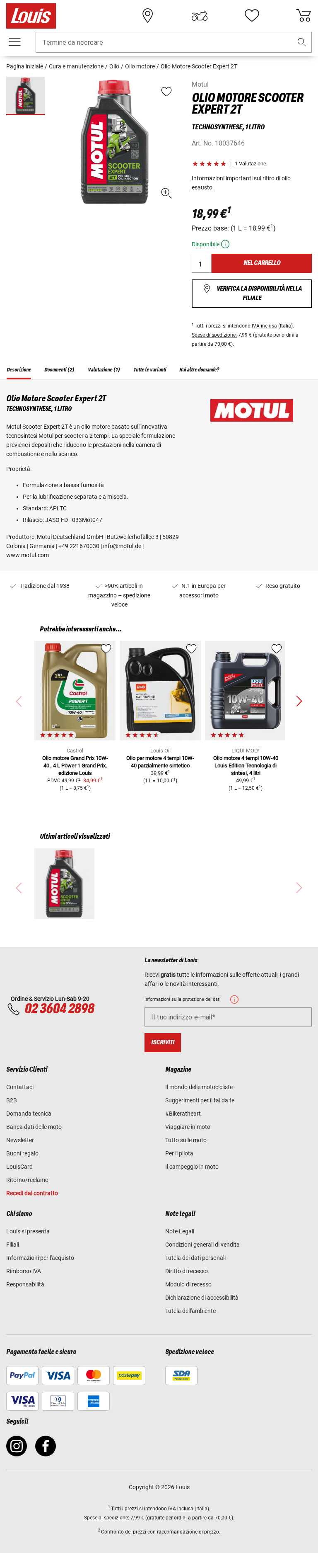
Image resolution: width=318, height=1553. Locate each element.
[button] (302, 42)
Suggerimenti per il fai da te (199, 1100)
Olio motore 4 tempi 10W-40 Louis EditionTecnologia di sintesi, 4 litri (245, 765)
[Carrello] (303, 16)
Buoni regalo (22, 1153)
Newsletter (20, 1140)
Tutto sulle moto (186, 1140)
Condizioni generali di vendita (202, 1244)
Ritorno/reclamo (27, 1180)
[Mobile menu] (14, 42)
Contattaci (20, 1087)
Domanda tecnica (28, 1113)
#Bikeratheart (183, 1113)
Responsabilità (25, 1284)
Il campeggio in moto (192, 1166)
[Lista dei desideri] (251, 16)
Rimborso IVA (23, 1271)
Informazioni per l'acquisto (40, 1258)
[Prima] (299, 701)
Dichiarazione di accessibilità (201, 1297)
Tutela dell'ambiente (190, 1311)
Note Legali (179, 1231)
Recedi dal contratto (32, 1193)
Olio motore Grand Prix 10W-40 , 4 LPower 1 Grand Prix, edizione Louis (75, 765)
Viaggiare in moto (187, 1126)
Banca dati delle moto (34, 1126)
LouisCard (19, 1166)
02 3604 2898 (59, 1009)
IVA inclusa (264, 326)
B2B (11, 1100)
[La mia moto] (199, 16)
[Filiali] (148, 16)
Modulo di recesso (188, 1284)
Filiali (12, 1244)
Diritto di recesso (186, 1271)
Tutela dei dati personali (195, 1258)
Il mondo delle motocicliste (199, 1087)
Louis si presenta (28, 1231)
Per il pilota (179, 1153)
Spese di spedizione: (214, 335)
